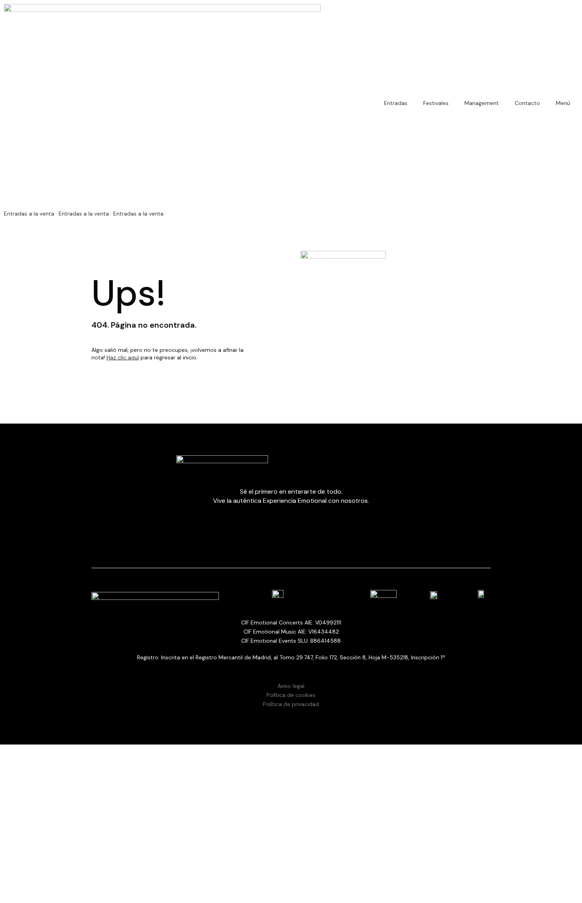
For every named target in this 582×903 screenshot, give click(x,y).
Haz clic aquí (123, 357)
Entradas (395, 103)
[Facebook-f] (237, 869)
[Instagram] (258, 869)
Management (481, 103)
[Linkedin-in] (302, 869)
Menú (563, 103)
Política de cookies (291, 695)
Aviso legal (291, 685)
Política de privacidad (291, 704)
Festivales (436, 103)
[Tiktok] (346, 869)
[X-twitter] (324, 869)
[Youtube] (280, 869)
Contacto (527, 103)
